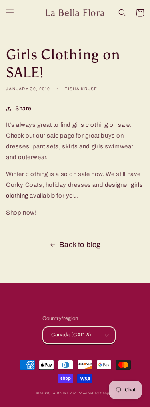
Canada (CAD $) (71, 335)
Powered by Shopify (96, 393)
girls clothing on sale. (102, 124)
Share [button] (23, 108)
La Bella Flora (64, 393)
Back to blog (80, 245)
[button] (10, 13)
